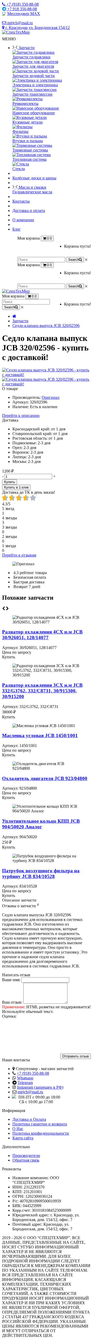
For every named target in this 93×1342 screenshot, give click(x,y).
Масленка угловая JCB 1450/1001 (40, 735)
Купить (9, 482)
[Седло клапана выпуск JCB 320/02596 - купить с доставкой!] (46, 374)
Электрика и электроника (35, 85)
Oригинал (50, 397)
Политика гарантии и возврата (39, 1124)
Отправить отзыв (75, 1056)
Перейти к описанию (21, 415)
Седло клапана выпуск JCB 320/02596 (46, 325)
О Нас (17, 1128)
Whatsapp (25, 1078)
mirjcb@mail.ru (30, 1092)
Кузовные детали (27, 122)
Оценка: (9, 1016)
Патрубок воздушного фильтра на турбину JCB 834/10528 (41, 873)
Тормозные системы (30, 150)
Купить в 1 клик (16, 487)
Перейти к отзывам (19, 555)
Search (73, 260)
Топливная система (29, 159)
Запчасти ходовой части (33, 75)
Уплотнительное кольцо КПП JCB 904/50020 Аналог (41, 823)
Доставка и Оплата (29, 1119)
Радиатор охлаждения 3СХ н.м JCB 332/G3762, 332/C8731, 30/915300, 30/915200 (42, 690)
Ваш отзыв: (12, 1002)
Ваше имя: (11, 980)
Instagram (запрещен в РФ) (40, 1087)
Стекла (18, 168)
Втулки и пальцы (27, 141)
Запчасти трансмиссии (32, 94)
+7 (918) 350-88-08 (33, 1073)
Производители (26, 1155)
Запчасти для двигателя (33, 66)
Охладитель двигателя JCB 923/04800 (44, 778)
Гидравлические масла (32, 192)
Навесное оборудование (33, 113)
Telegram (25, 1082)
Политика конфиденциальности (40, 1133)
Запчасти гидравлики (31, 57)
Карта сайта (22, 1138)
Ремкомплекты (25, 103)
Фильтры (20, 131)
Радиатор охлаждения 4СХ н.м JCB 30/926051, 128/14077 (42, 634)
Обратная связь (25, 1160)
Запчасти (20, 321)
